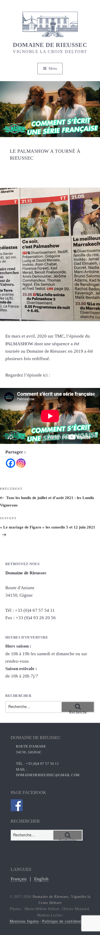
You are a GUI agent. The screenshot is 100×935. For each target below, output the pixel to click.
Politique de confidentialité (66, 921)
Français (19, 878)
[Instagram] (21, 463)
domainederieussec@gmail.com (48, 775)
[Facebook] (10, 463)
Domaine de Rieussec (50, 48)
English (41, 878)
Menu (53, 69)
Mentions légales (24, 921)
